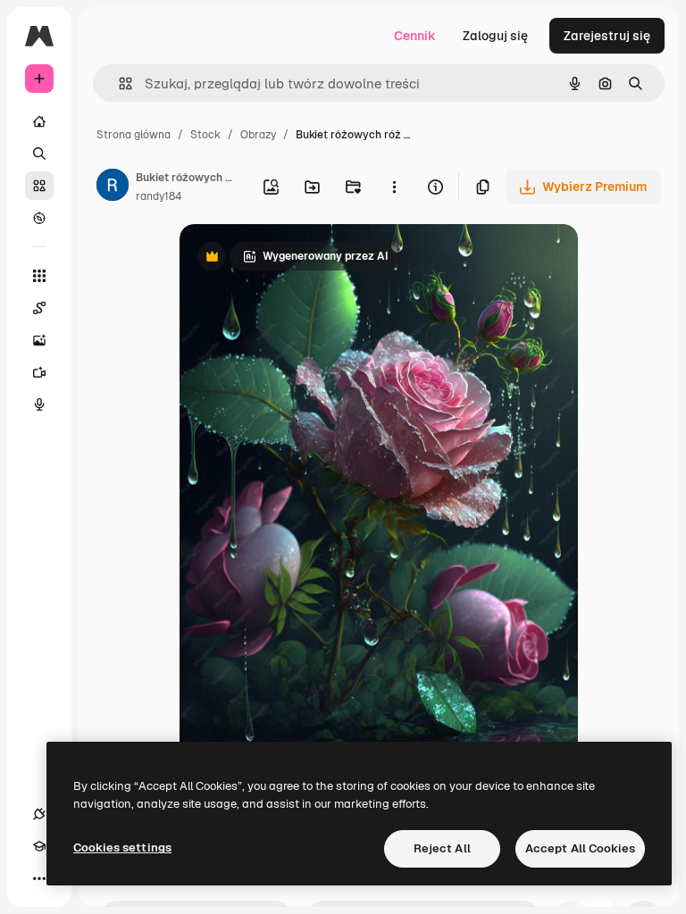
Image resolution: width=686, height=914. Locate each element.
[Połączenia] (39, 814)
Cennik (415, 36)
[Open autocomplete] (118, 83)
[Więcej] (39, 878)
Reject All (442, 848)
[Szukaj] (39, 153)
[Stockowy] (39, 185)
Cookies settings (122, 847)
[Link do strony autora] (112, 187)
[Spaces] (39, 308)
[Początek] (39, 121)
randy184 (158, 196)
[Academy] (39, 846)
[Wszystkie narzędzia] (39, 276)
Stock (205, 135)
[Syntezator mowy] (39, 404)
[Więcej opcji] (394, 186)
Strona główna (133, 135)
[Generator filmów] (39, 372)
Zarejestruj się (607, 36)
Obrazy (258, 135)
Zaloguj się (495, 36)
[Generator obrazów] (39, 340)
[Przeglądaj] (39, 218)
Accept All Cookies (580, 848)
